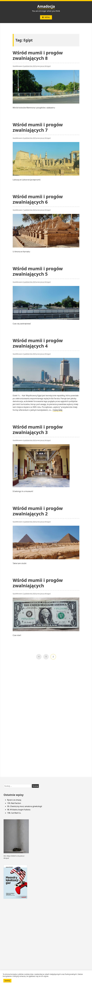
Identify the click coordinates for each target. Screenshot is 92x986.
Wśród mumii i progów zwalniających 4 (38, 343)
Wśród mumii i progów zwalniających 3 (38, 429)
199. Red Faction (14, 803)
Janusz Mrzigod (45, 66)
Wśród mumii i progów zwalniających (38, 583)
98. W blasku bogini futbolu (18, 809)
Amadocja (46, 6)
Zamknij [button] (7, 981)
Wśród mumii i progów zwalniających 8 (38, 55)
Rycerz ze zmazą (14, 800)
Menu (47, 17)
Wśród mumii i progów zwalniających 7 (38, 127)
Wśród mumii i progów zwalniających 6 (38, 199)
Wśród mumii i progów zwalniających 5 (38, 271)
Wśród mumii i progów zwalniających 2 (38, 511)
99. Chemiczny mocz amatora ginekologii (24, 806)
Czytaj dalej (57, 410)
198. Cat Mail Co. (14, 813)
